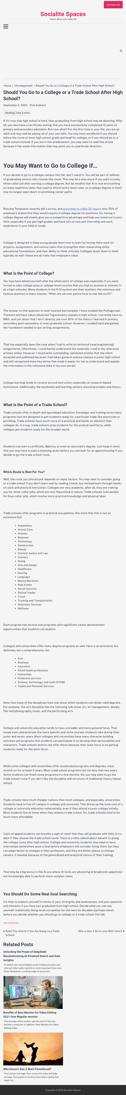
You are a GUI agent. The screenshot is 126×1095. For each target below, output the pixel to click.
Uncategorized (11, 923)
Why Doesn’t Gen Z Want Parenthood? (27, 1069)
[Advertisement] (50, 54)
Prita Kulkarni (38, 105)
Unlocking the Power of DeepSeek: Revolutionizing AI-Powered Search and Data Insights (31, 956)
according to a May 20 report (82, 208)
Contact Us (113, 4)
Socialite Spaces (63, 14)
